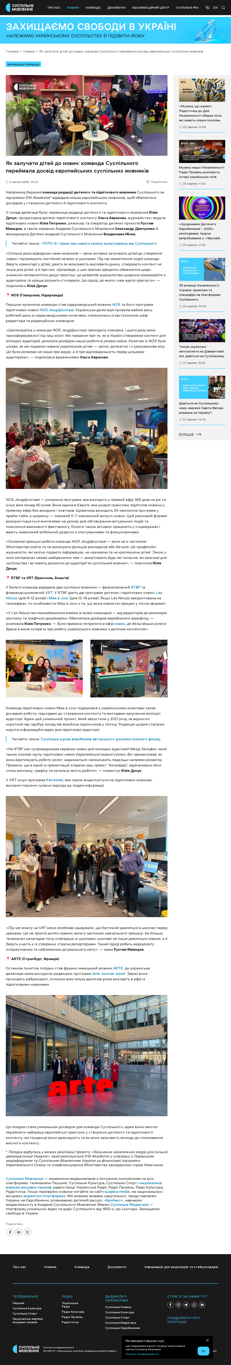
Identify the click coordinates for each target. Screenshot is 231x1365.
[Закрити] (207, 1341)
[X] (27, 1233)
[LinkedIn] (18, 1233)
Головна (12, 51)
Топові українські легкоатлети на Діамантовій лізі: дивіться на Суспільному (201, 351)
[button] (208, 7)
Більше (186, 434)
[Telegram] (186, 1305)
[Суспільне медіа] (202, 90)
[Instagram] (178, 1305)
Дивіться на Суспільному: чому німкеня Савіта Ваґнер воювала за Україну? (201, 408)
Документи (116, 7)
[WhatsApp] (194, 1305)
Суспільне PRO (187, 7)
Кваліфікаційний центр (150, 7)
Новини (73, 7)
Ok (203, 1350)
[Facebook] (170, 1305)
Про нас (54, 7)
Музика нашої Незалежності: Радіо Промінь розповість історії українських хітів (202, 172)
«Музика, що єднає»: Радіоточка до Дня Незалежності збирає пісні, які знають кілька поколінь (200, 113)
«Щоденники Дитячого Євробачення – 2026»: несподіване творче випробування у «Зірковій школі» (199, 231)
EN (215, 7)
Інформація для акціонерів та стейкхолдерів (181, 1267)
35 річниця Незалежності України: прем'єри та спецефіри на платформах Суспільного (200, 292)
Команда (93, 7)
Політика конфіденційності (58, 1347)
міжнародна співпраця (23, 64)
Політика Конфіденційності (142, 1354)
